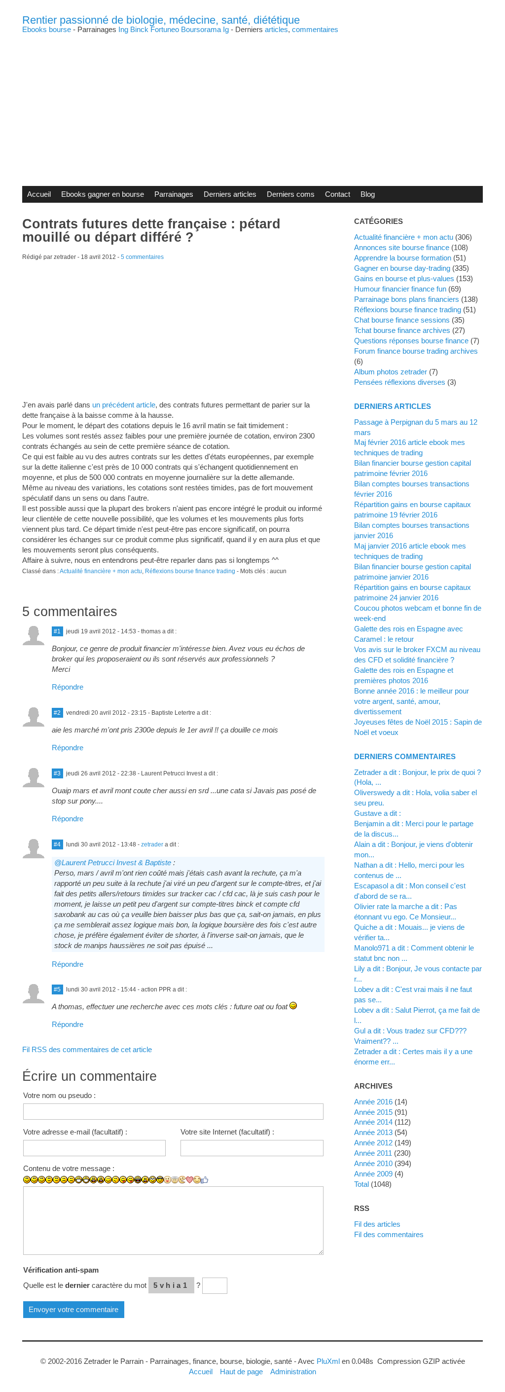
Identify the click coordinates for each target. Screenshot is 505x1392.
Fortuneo (164, 29)
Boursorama (201, 29)
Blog (368, 194)
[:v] (182, 1179)
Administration (293, 1371)
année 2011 (373, 1153)
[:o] (93, 1179)
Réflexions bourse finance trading (190, 571)
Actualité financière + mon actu (101, 571)
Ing (123, 29)
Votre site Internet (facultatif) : (227, 1132)
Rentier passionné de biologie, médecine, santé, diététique (161, 20)
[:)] (27, 1179)
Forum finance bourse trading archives (416, 351)
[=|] (56, 1179)
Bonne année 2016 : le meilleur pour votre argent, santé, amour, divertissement (411, 701)
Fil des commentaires (389, 1234)
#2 (57, 712)
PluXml (328, 1361)
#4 (57, 844)
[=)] (41, 1179)
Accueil (39, 194)
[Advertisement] (252, 102)
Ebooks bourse (46, 29)
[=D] (86, 1179)
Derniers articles (230, 194)
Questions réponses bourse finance (411, 340)
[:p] (130, 1179)
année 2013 (373, 1132)
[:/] (115, 1179)
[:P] (123, 1179)
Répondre (67, 687)
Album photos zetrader (390, 371)
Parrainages (173, 194)
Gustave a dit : (377, 813)
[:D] (78, 1179)
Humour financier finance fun (400, 289)
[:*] (167, 1179)
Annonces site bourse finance (401, 247)
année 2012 (373, 1142)
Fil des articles (377, 1224)
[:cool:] (160, 1179)
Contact (337, 194)
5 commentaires (142, 257)
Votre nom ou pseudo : (59, 1095)
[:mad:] (145, 1179)
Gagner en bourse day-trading (402, 268)
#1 (57, 631)
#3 (57, 773)
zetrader (152, 844)
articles (276, 29)
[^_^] (197, 1179)
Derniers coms (291, 194)
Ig (226, 29)
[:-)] (34, 1179)
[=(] (71, 1179)
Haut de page (241, 1371)
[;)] (108, 1179)
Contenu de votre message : (68, 1168)
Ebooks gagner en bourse (102, 194)
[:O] (101, 1179)
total (362, 1184)
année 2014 (373, 1122)
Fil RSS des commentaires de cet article (87, 1049)
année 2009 (373, 1174)
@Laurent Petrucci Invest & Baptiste (112, 862)
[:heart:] (189, 1179)
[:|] (49, 1179)
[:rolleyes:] (152, 1179)
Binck (139, 29)
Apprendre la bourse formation (402, 258)
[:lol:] (138, 1179)
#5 (57, 989)
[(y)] (204, 1179)
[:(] (64, 1179)
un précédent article (123, 405)
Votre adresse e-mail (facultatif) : (75, 1132)
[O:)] (175, 1179)
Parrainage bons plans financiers (406, 299)
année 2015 (373, 1112)
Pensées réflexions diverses (399, 382)
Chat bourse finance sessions (402, 320)
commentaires (315, 29)
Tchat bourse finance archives (402, 330)
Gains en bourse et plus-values (404, 278)
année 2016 (373, 1102)
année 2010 (373, 1163)
